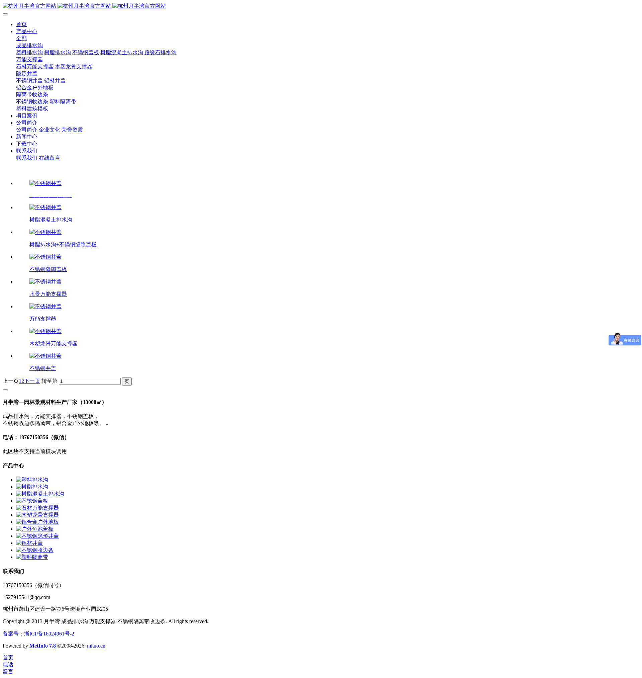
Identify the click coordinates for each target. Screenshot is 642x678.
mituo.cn (96, 646)
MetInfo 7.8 (42, 646)
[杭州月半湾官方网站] (321, 6)
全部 (21, 38)
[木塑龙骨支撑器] (37, 515)
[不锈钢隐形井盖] (37, 536)
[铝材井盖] (29, 543)
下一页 (32, 381)
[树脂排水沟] (32, 487)
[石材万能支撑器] (37, 508)
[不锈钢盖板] (32, 501)
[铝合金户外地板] (37, 522)
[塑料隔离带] (32, 557)
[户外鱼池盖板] (35, 529)
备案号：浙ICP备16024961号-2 (38, 634)
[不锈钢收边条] (35, 550)
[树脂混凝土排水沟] (40, 494)
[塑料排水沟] (32, 480)
